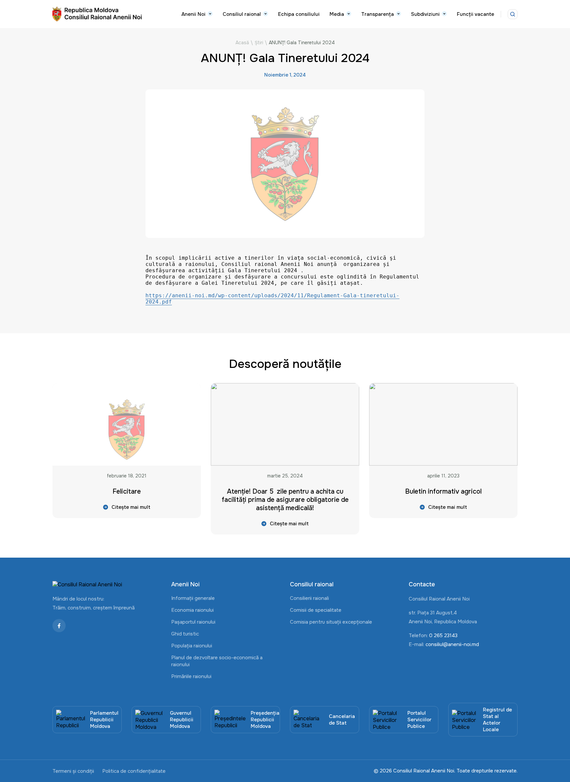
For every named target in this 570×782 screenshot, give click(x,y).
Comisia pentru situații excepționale (331, 622)
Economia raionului (192, 610)
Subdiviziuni (425, 14)
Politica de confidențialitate (134, 771)
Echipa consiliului (299, 14)
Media (337, 14)
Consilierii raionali (309, 598)
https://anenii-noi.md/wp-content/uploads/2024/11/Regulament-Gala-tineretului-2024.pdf (272, 298)
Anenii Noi (193, 14)
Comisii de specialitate (315, 610)
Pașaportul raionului (193, 622)
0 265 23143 (443, 635)
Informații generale (193, 598)
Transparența (377, 14)
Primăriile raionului (191, 676)
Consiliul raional (242, 14)
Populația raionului (191, 645)
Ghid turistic (185, 634)
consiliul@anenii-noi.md (452, 644)
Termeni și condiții (73, 771)
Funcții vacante (475, 14)
